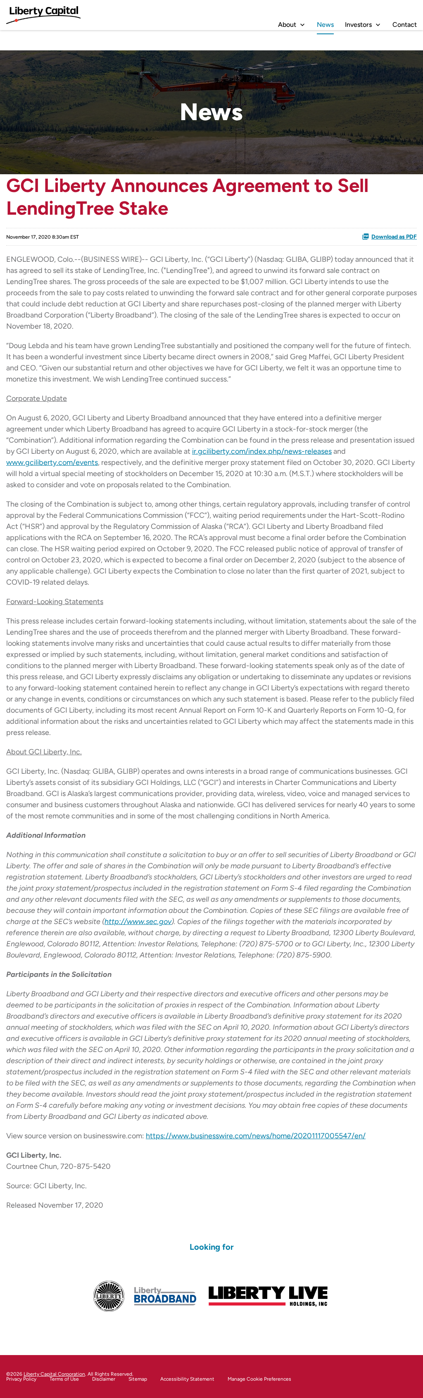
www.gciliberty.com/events (52, 462)
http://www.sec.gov (138, 921)
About (287, 24)
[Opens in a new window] (108, 1296)
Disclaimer (103, 1379)
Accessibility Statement (187, 1379)
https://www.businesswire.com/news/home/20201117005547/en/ (256, 1135)
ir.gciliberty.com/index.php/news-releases (262, 451)
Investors (358, 24)
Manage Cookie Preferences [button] (259, 1379)
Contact (404, 24)
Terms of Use (64, 1379)
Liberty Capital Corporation (54, 1374)
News (325, 24)
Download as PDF (394, 236)
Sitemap (137, 1379)
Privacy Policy (21, 1379)
